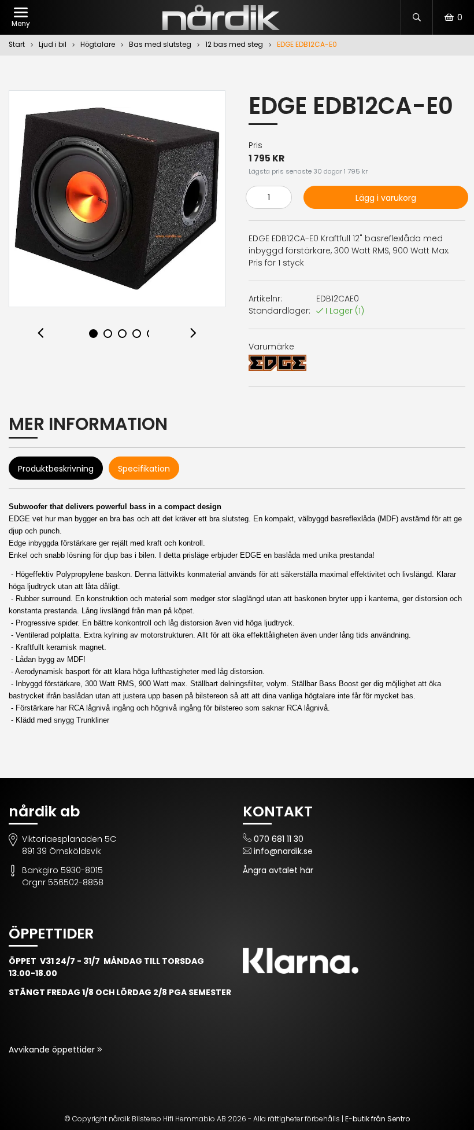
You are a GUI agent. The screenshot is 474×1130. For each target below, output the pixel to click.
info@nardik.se (283, 851)
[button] (41, 333)
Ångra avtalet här (278, 870)
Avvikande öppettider (53, 1049)
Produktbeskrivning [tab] (56, 468)
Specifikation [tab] (144, 468)
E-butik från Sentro (377, 1119)
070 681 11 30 (278, 839)
